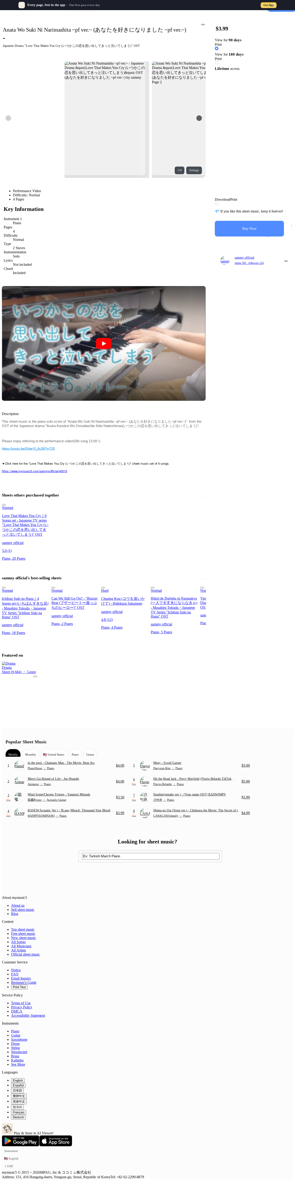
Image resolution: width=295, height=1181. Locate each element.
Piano (15, 1031)
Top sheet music (23, 929)
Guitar (15, 1035)
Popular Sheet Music (26, 741)
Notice (16, 970)
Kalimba (17, 1060)
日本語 (17, 1090)
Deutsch (18, 1117)
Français (18, 1112)
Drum (15, 1044)
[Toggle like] (286, 261)
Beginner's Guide (23, 982)
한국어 (17, 1107)
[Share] (203, 24)
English (18, 1080)
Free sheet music (23, 934)
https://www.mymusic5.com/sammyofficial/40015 (34, 471)
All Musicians (21, 946)
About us (17, 905)
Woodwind (19, 1052)
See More (18, 1064)
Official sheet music (25, 954)
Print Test (19, 987)
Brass (15, 1056)
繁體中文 (19, 1096)
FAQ (14, 974)
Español (18, 1085)
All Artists (18, 950)
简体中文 (19, 1101)
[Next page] (199, 118)
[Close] (273, 5)
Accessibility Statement (28, 1015)
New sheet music (23, 938)
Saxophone (19, 1039)
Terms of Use (21, 1003)
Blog (14, 914)
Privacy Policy (21, 1007)
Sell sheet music (22, 910)
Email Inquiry (21, 978)
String (15, 1048)
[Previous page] (8, 118)
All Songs (18, 942)
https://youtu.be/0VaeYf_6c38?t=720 (28, 448)
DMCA (16, 1011)
